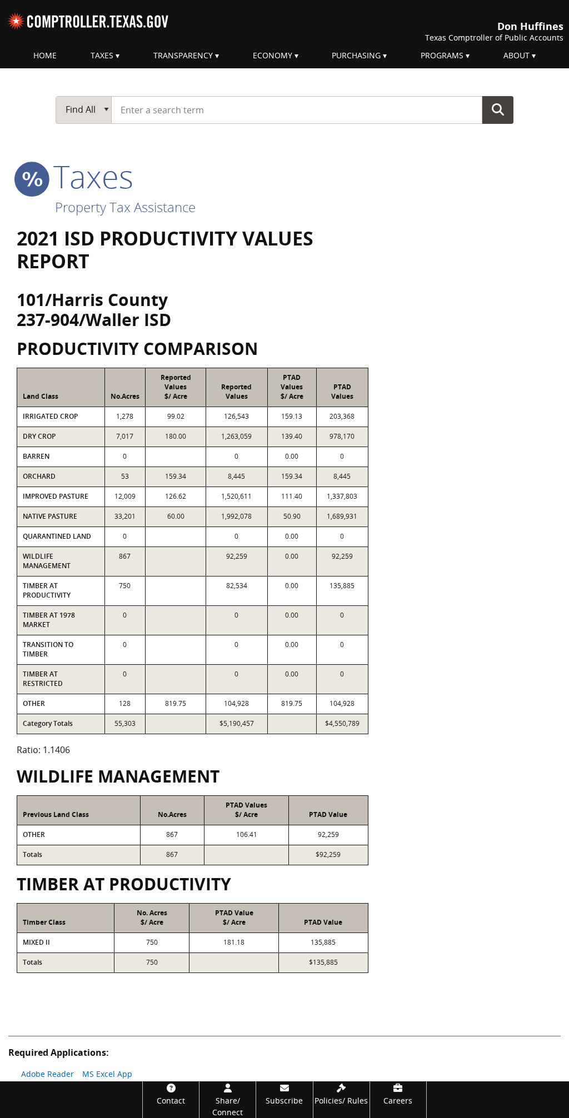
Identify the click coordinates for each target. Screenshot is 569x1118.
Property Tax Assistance (125, 207)
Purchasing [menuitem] (356, 55)
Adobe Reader (47, 1074)
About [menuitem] (516, 55)
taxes (89, 176)
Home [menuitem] (45, 55)
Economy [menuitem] (272, 55)
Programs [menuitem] (442, 55)
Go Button (497, 109)
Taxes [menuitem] (102, 55)
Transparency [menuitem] (183, 55)
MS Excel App (107, 1074)
